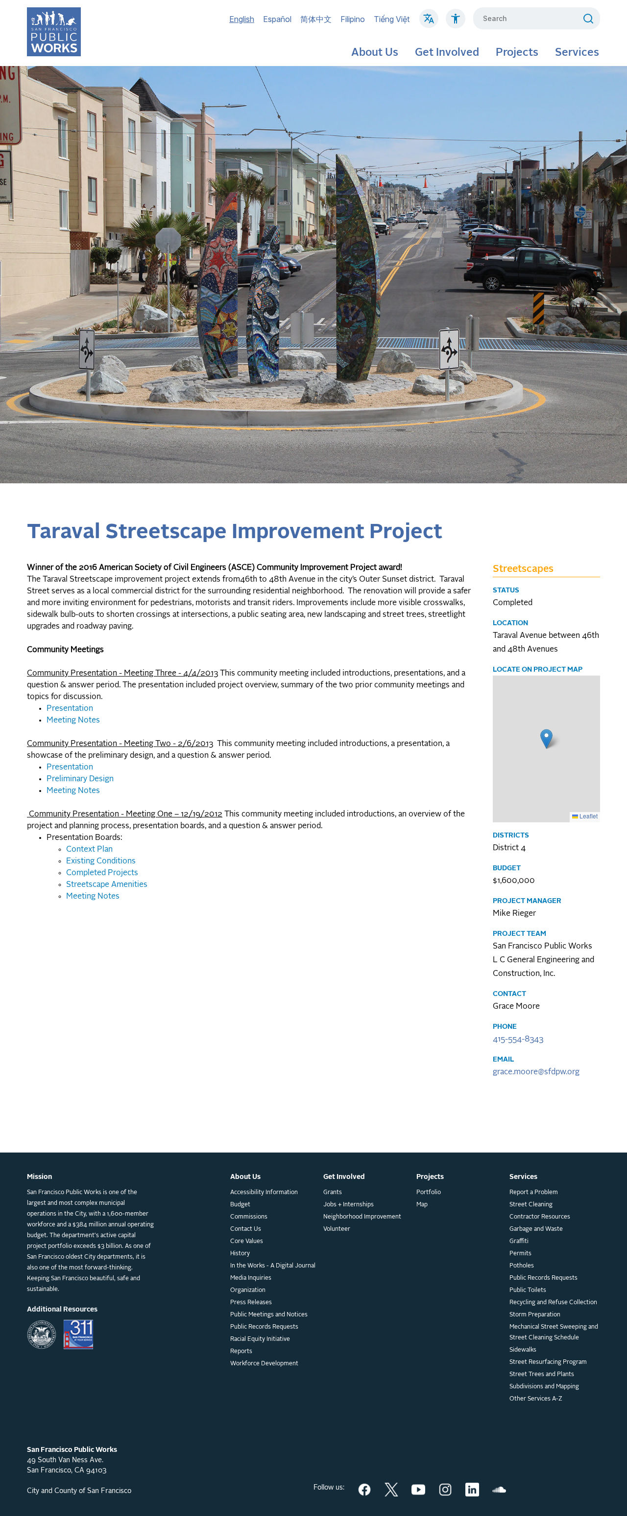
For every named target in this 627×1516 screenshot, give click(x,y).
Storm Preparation (534, 1315)
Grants (332, 1193)
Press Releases (251, 1303)
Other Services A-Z (535, 1399)
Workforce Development (264, 1364)
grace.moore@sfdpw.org (536, 1072)
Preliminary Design (80, 779)
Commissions (248, 1217)
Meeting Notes (73, 720)
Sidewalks (522, 1350)
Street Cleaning (531, 1205)
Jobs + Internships (348, 1205)
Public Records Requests (264, 1327)
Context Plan (89, 850)
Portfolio (428, 1193)
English (241, 19)
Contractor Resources (539, 1217)
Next (602, 275)
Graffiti (519, 1241)
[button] (546, 739)
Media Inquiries (250, 1278)
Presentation (70, 709)
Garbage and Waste (536, 1229)
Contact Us (245, 1229)
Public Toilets (527, 1290)
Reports (241, 1352)
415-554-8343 (518, 1039)
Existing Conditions (101, 861)
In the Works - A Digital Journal (272, 1266)
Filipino (352, 19)
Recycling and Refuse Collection (553, 1303)
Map (422, 1205)
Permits (520, 1254)
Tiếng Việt (392, 19)
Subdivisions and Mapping (544, 1387)
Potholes (521, 1266)
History (240, 1254)
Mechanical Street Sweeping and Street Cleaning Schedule (553, 1332)
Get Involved (447, 52)
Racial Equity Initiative (260, 1339)
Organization (247, 1290)
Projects (517, 52)
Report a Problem (533, 1193)
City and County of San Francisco (79, 1491)
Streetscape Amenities (106, 885)
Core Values (246, 1241)
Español (277, 19)
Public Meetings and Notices (269, 1315)
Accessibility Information (264, 1193)
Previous (10, 275)
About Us (374, 52)
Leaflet (588, 816)
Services (577, 52)
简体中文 (316, 19)
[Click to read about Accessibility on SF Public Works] (455, 23)
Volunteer (336, 1229)
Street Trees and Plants (541, 1375)
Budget (240, 1205)
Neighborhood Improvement (362, 1217)
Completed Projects (102, 873)
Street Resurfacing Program (548, 1362)
